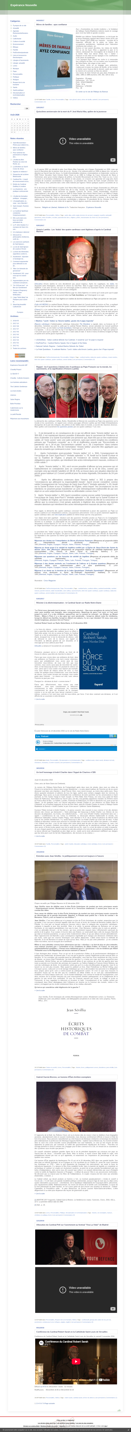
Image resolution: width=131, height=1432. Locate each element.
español (102, 215)
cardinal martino (85, 357)
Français (65, 544)
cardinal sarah (90, 760)
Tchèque (93, 560)
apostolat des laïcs (64, 217)
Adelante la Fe (63, 207)
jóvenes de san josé (86, 215)
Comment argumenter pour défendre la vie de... (20, 264)
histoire (78, 1067)
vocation (54, 217)
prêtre (78, 217)
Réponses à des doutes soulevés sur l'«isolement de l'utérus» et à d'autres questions (70, 564)
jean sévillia (109, 1067)
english (68, 1322)
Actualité (16, 28)
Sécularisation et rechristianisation (69, 760)
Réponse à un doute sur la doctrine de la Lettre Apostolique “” (69, 571)
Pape (15, 71)
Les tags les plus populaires (84, 1423)
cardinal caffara (92, 588)
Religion (16, 80)
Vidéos (15, 98)
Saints (15, 87)
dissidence (102, 1067)
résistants (45, 762)
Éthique (15, 47)
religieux (73, 217)
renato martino (112, 357)
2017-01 (16, 346)
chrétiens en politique (41, 1215)
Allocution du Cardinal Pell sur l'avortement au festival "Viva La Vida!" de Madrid (72, 1225)
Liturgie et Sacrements (21, 60)
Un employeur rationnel (21, 232)
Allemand (42, 544)
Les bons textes (15, 391)
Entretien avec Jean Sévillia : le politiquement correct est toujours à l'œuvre (70, 856)
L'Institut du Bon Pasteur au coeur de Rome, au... (20, 162)
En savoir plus (107, 1430)
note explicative (60, 515)
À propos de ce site (19, 25)
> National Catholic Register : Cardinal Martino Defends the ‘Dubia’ (59, 346)
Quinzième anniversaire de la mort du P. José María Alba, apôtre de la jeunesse (71, 111)
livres (100, 844)
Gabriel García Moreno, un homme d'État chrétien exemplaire (63, 1077)
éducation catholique (80, 844)
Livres (15, 66)
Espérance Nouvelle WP (18, 365)
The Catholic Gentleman (18, 386)
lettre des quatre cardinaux (43, 359)
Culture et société (19, 41)
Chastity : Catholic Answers (19, 378)
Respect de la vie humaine (63, 1320)
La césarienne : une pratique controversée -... (20, 191)
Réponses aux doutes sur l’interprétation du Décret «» (64, 541)
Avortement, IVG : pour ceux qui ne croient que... (21, 276)
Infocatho (38, 284)
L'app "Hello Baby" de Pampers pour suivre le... (20, 300)
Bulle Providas (15, 404)
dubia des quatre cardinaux (98, 357)
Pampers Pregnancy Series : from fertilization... (20, 293)
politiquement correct (91, 1067)
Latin (76, 553)
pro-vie (108, 1320)
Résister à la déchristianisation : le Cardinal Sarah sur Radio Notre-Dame (68, 603)
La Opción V (14, 374)
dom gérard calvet (75, 99)
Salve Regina (15, 399)
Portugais (85, 544)
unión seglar (75, 215)
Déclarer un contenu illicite (31, 1426)
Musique (16, 68)
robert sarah (99, 760)
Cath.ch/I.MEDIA (41, 304)
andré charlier (69, 844)
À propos (20, 312)
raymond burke (76, 590)
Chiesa (37, 310)
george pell (93, 1320)
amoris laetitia (67, 359)
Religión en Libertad (49, 207)
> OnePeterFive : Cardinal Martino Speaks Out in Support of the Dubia (61, 343)
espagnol (96, 215)
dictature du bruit (109, 760)
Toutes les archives (19, 348)
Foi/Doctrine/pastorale (20, 52)
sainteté (94, 99)
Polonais (77, 544)
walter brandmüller (56, 590)
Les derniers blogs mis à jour (47, 1423)
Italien (71, 544)
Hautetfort (71, 1420)
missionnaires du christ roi (89, 217)
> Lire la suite (40, 699)
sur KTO (43, 1387)
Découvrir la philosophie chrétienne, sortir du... (21, 237)
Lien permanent (103, 99)
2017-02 (16, 343)
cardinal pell (85, 1320)
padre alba (68, 215)
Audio (15, 36)
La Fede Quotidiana (76, 295)
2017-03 (16, 340)
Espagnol (57, 544)
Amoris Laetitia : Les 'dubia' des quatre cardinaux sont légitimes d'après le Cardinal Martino (73, 230)
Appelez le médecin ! (20, 172)
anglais (63, 1322)
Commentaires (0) (40, 102)
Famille (15, 50)
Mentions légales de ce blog (49, 1426)
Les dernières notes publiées (66, 1423)
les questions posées (65, 427)
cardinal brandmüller (104, 588)
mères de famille (86, 99)
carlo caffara (67, 590)
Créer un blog (61, 1420)
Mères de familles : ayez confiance (51, 24)
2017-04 (16, 337)
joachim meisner (45, 590)
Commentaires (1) (111, 1397)
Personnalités (18, 74)
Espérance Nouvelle (23, 5)
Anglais (50, 544)
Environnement (18, 44)
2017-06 (16, 332)
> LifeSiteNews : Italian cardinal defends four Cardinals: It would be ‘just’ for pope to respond (69, 340)
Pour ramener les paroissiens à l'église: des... (20, 155)
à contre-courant (54, 762)
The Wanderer (85, 324)
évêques (57, 1322)
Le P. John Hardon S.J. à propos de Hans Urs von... (21, 227)
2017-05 (16, 334)
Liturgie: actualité (19, 63)
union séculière (46, 217)
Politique (16, 77)
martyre (109, 1213)
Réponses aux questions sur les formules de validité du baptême (62, 557)
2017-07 (16, 329)
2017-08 (16, 326)
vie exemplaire (101, 1213)
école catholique (92, 844)
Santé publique (18, 90)
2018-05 (16, 321)
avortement (38, 1322)
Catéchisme (17, 39)
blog (106, 1426)
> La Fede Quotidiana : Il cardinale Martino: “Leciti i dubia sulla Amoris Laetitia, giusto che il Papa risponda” (74, 349)
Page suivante (50, 1403)
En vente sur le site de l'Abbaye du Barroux (92, 92)
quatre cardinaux (57, 359)
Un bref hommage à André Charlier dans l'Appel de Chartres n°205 (66, 772)
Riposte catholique (42, 324)
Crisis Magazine (50, 581)
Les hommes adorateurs (18, 382)
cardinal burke (82, 588)
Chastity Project (15, 369)
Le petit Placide (15, 414)
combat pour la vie (48, 1322)
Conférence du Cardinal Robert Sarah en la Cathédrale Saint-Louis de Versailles (71, 1332)
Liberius (13, 395)
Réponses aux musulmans (19, 419)
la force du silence (88, 1397)
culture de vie (101, 1320)
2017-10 (16, 323)
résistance (38, 762)
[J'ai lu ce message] (128, 1430)
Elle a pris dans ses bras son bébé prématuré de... (19, 220)
